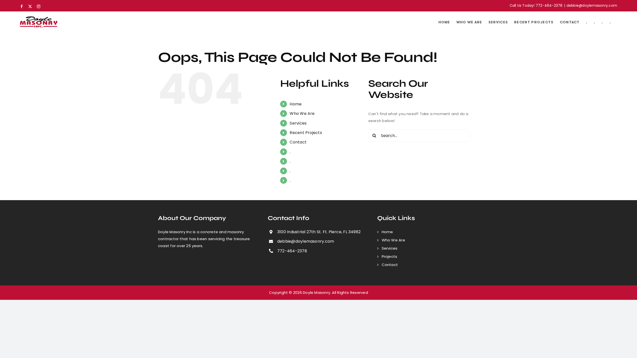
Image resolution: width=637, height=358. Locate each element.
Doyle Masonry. (317, 292)
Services (298, 123)
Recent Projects (306, 132)
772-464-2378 (292, 251)
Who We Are (302, 113)
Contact (298, 142)
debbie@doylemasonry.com (592, 5)
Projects (389, 256)
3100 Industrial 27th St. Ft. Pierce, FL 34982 (319, 232)
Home (296, 104)
